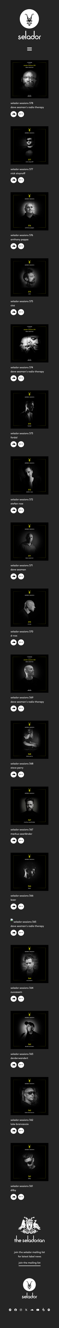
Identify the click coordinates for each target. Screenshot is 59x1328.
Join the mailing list (30, 1263)
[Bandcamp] (10, 1310)
